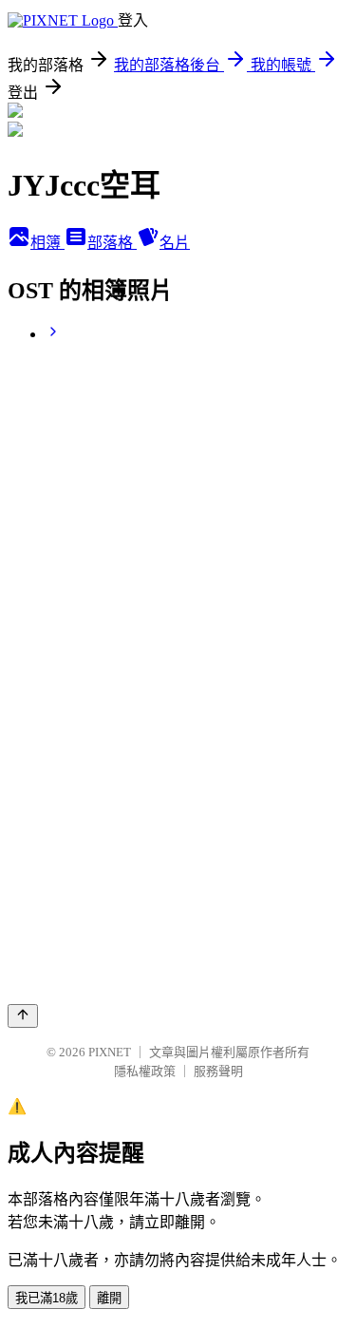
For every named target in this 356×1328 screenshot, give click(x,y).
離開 (109, 1298)
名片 (174, 243)
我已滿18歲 (46, 1298)
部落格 (112, 243)
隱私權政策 (145, 1071)
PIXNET (109, 1052)
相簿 (47, 243)
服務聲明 (218, 1071)
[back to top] (23, 1016)
